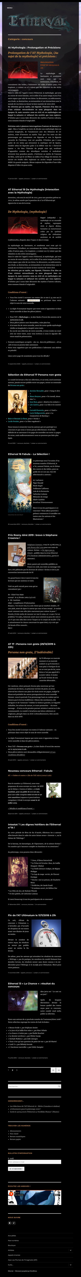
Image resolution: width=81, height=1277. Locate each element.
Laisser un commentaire (39, 178)
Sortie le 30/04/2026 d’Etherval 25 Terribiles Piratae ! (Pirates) (34, 1112)
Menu (9, 8)
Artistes (11, 1250)
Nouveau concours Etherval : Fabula (30, 770)
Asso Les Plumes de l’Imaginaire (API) (22, 1260)
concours (27, 178)
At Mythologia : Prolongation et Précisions (34, 47)
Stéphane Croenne (34, 545)
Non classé (14, 1134)
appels (21, 178)
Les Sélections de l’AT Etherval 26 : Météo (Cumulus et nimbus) (35, 1106)
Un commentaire (40, 904)
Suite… (10, 1265)
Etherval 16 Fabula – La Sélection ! (28, 454)
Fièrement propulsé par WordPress (26, 1271)
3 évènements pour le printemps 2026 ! (25, 1109)
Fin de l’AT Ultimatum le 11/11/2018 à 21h (32, 915)
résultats (26, 443)
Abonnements (15, 1131)
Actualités (12, 1236)
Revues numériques (17, 1136)
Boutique (12, 1245)
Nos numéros (13, 1240)
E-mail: (11, 1158)
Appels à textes (14, 1255)
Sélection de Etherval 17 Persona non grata (34, 374)
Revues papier (15, 1139)
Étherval (10, 1271)
